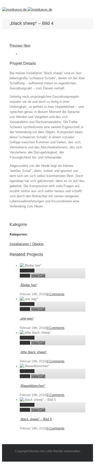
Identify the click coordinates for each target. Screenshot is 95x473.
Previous (16, 45)
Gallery (25, 276)
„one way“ (27, 318)
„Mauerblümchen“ (32, 386)
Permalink (27, 270)
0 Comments (55, 294)
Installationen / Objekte (27, 244)
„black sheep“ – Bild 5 (36, 419)
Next (27, 45)
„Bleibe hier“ (28, 285)
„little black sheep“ (33, 352)
